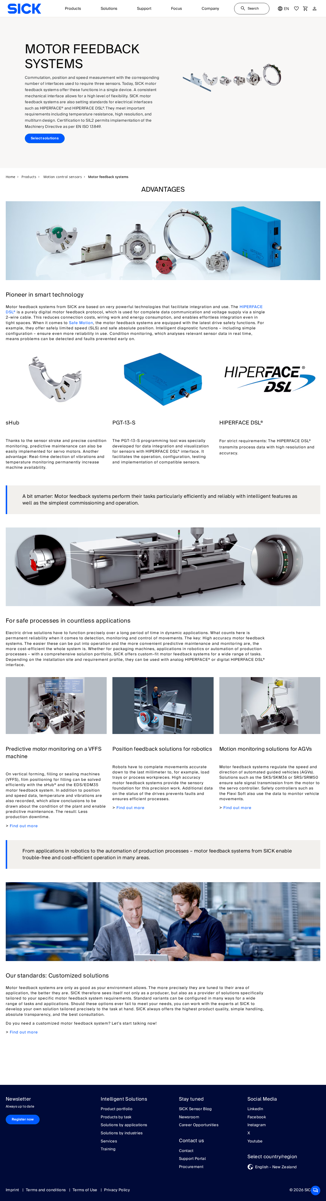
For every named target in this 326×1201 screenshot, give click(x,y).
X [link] (248, 1133)
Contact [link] (186, 1151)
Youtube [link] (255, 1141)
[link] (24, 8)
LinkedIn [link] (255, 1109)
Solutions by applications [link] (124, 1125)
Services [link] (109, 1141)
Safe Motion (81, 323)
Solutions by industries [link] (121, 1133)
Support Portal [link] (192, 1159)
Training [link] (108, 1149)
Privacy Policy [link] (117, 1190)
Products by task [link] (116, 1117)
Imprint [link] (13, 1190)
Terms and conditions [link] (46, 1190)
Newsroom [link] (189, 1117)
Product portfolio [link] (116, 1109)
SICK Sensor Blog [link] (195, 1109)
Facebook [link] (256, 1117)
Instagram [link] (256, 1125)
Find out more (24, 826)
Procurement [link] (191, 1167)
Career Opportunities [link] (198, 1125)
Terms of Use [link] (85, 1190)
